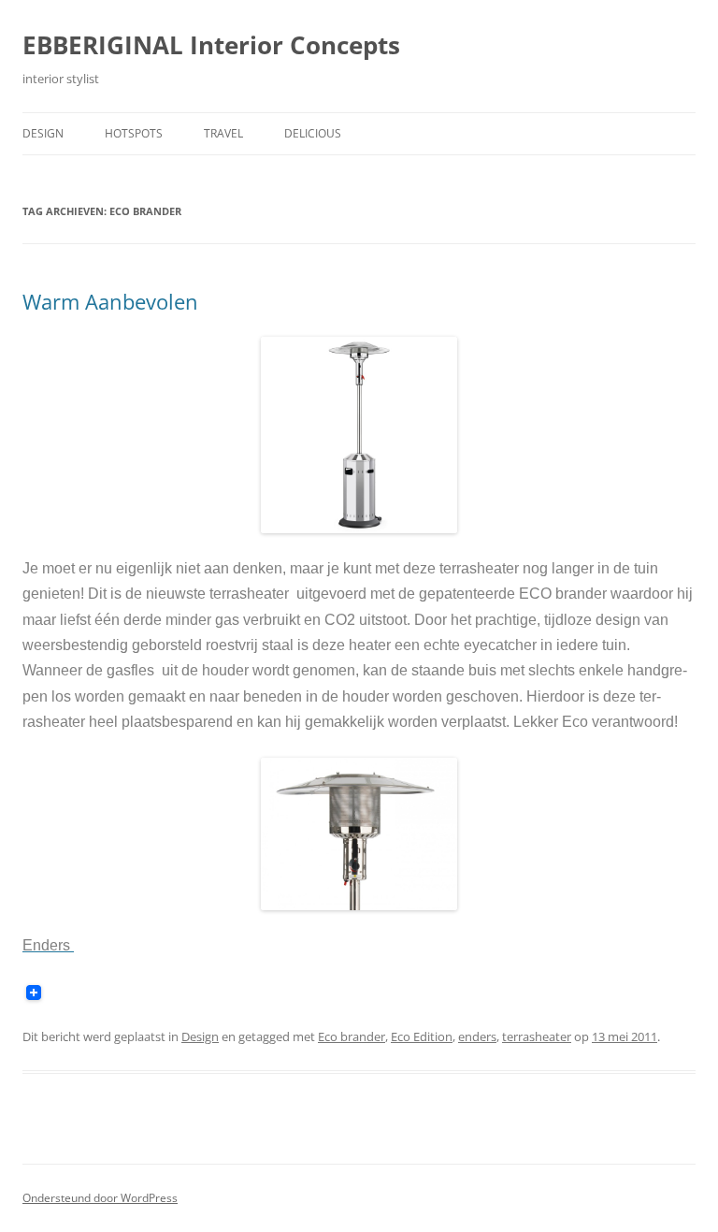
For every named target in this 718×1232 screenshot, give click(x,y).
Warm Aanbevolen (110, 301)
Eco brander (351, 1036)
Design (43, 133)
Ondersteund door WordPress (100, 1198)
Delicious (312, 133)
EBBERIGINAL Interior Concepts (211, 45)
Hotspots (134, 133)
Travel (223, 133)
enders (477, 1036)
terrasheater (536, 1036)
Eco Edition (421, 1036)
